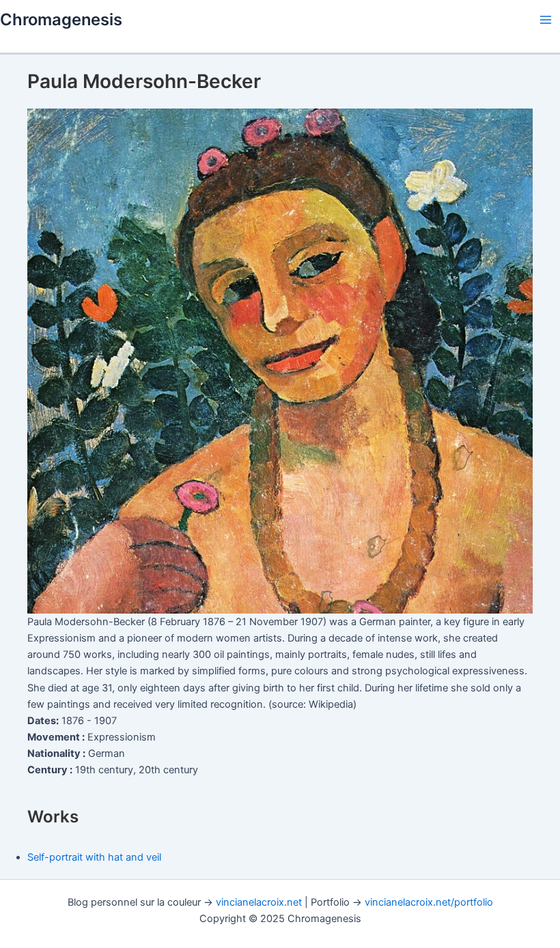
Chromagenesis (61, 19)
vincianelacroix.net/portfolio (429, 902)
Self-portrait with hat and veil (94, 857)
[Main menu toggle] (545, 19)
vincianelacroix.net (259, 902)
